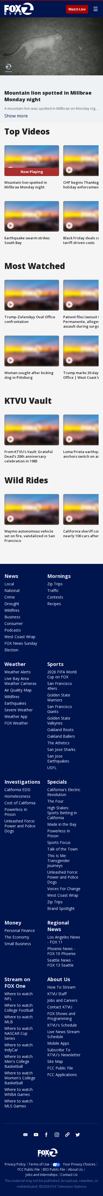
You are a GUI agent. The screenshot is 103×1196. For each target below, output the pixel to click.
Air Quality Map (18, 690)
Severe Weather (18, 709)
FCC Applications (62, 1074)
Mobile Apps (58, 1043)
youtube (36, 1134)
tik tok (67, 1134)
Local (9, 583)
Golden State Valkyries (58, 720)
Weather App (15, 716)
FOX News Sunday (20, 643)
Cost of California (19, 802)
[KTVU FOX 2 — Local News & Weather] (20, 8)
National (12, 590)
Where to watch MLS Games (18, 1103)
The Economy (16, 937)
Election (11, 649)
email (25, 1134)
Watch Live (77, 9)
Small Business (17, 943)
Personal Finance (19, 930)
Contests (55, 597)
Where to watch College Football (18, 1008)
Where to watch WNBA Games (18, 1092)
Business (12, 616)
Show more (16, 116)
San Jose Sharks (61, 749)
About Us (58, 979)
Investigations (22, 781)
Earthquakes (15, 703)
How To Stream (61, 987)
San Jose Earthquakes (58, 758)
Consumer (13, 623)
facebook (46, 1134)
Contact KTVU (59, 1007)
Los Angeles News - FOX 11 (63, 939)
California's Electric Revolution (63, 792)
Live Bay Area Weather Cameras (20, 681)
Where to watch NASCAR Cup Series (18, 1033)
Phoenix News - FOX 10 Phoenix (61, 951)
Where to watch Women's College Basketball (19, 1077)
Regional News (58, 925)
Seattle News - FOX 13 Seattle (60, 963)
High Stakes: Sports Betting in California (62, 812)
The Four (55, 801)
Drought (11, 603)
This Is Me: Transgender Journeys (58, 860)
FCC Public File (60, 1068)
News (11, 576)
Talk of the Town (62, 849)
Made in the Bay (61, 824)
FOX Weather (16, 723)
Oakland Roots (60, 729)
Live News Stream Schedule (63, 1034)
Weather (15, 664)
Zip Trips (55, 583)
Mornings (59, 576)
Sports (55, 664)
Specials (57, 781)
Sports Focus (59, 842)
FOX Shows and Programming (61, 1016)
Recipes (54, 603)
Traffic (53, 590)
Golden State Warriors (58, 697)
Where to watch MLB (18, 1019)
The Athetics (58, 742)
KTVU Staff (56, 993)
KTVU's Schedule (62, 1025)
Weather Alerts (17, 671)
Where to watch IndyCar (18, 1047)
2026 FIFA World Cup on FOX (62, 674)
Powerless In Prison (15, 812)
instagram (56, 1134)
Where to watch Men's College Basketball (18, 1061)
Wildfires (12, 610)
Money (12, 922)
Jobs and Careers (62, 1000)
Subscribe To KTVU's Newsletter (63, 1052)
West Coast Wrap (19, 636)
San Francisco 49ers (59, 686)
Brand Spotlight (61, 908)
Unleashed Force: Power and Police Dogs (19, 825)
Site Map (55, 1061)
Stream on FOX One (17, 982)
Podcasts (12, 630)
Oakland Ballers (61, 736)
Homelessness (17, 796)
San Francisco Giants (59, 709)
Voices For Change (63, 888)
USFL (52, 767)
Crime (9, 597)
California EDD (17, 789)
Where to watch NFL (18, 996)
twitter (77, 1134)
